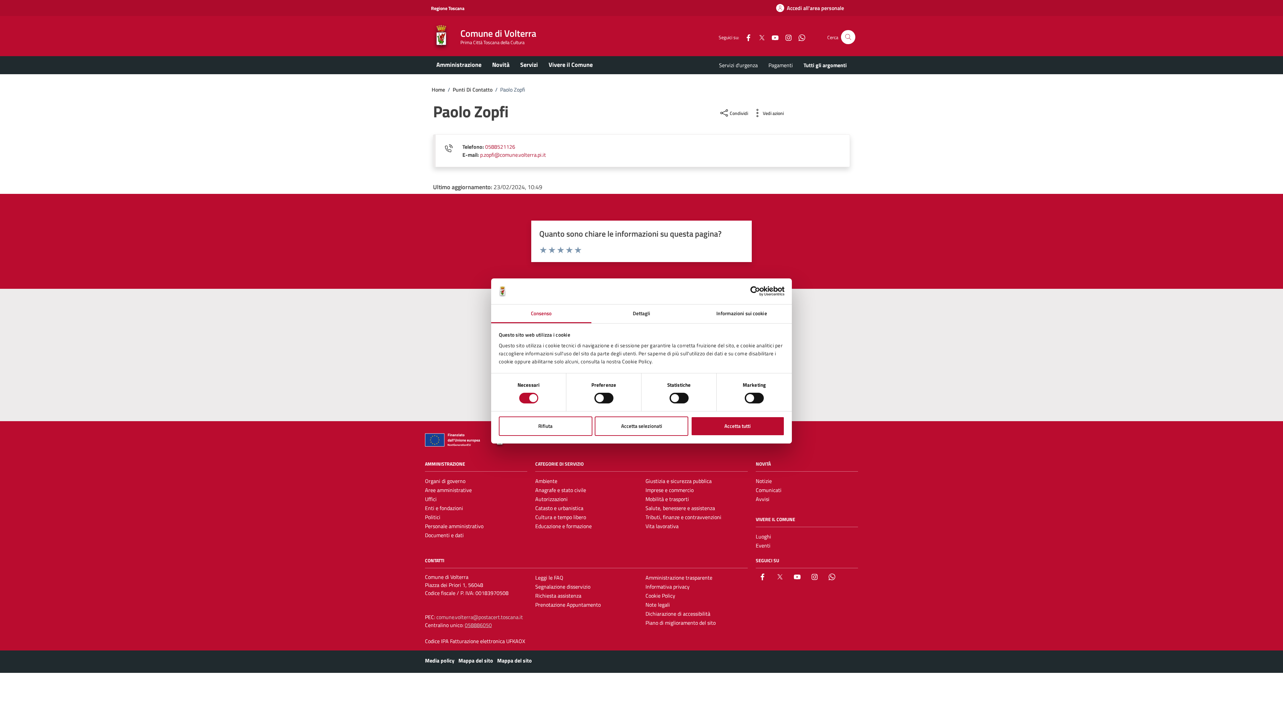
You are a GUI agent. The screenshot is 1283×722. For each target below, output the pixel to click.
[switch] (603, 398)
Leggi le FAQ (549, 578)
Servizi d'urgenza (738, 65)
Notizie (764, 481)
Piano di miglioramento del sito (681, 623)
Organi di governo (445, 481)
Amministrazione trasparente (679, 578)
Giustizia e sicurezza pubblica (679, 481)
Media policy (439, 660)
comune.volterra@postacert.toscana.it (479, 617)
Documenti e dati (444, 535)
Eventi (763, 546)
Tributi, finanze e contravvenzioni (683, 517)
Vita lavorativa (662, 526)
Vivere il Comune (571, 64)
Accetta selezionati (641, 426)
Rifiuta (545, 426)
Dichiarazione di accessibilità (678, 614)
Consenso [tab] (541, 313)
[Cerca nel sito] (848, 37)
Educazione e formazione (563, 526)
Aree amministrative (448, 490)
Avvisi (762, 499)
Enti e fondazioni (444, 508)
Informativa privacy (668, 587)
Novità (501, 64)
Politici (432, 517)
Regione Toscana (447, 8)
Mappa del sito (475, 660)
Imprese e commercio (670, 490)
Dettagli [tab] (642, 313)
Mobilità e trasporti (667, 499)
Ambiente (546, 481)
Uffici (431, 499)
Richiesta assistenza (558, 596)
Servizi (529, 64)
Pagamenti (780, 65)
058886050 (478, 625)
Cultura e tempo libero (560, 517)
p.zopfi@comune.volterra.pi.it (513, 155)
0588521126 (500, 147)
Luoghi (763, 536)
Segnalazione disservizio (562, 587)
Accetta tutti (737, 426)
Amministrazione (458, 64)
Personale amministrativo (454, 526)
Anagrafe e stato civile (560, 490)
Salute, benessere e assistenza (680, 508)
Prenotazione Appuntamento (568, 605)
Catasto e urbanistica (559, 508)
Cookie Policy (660, 596)
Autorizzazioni (551, 499)
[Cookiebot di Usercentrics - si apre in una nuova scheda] (755, 291)
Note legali (658, 605)
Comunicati (768, 490)
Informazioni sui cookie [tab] (741, 313)
